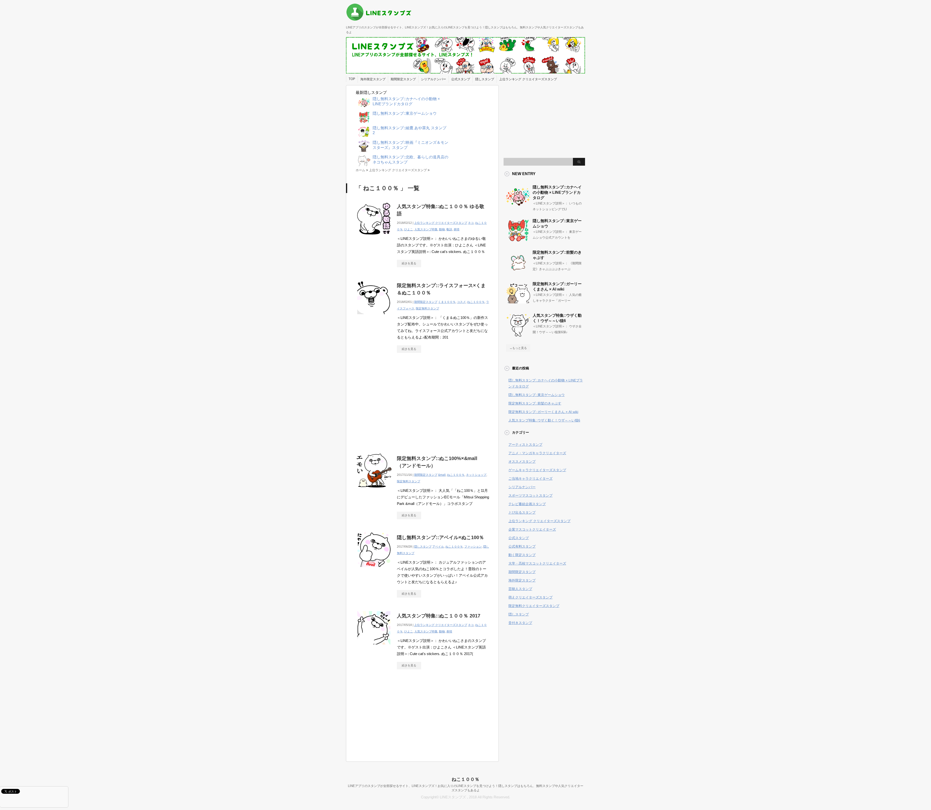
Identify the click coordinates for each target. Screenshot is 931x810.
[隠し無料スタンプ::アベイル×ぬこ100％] (374, 570)
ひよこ (408, 229)
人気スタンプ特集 (426, 229)
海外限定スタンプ (372, 79)
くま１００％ (447, 302)
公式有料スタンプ (522, 546)
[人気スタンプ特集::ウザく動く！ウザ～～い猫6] (518, 335)
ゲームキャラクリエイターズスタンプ (537, 470)
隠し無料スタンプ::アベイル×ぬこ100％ (440, 537)
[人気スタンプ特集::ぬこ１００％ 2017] (374, 649)
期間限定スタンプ (403, 79)
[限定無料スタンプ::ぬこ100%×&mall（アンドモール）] (374, 491)
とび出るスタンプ (522, 512)
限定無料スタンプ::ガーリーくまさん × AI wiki (543, 412)
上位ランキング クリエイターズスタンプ (528, 79)
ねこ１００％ (476, 302)
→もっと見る (518, 348)
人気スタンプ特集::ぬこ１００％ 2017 (438, 615)
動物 (442, 229)
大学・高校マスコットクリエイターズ (537, 563)
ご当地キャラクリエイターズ (530, 478)
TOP (352, 79)
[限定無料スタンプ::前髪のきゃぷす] (518, 272)
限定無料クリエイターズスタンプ (533, 606)
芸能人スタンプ (520, 589)
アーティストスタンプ (525, 444)
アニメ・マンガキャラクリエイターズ (537, 453)
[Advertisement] (396, 401)
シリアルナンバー (433, 79)
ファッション (473, 546)
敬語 (449, 229)
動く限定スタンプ (522, 555)
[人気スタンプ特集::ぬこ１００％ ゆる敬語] (374, 239)
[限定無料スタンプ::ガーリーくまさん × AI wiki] (518, 304)
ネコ (471, 223)
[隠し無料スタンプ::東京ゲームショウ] (518, 241)
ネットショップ (476, 475)
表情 (456, 229)
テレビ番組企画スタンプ (527, 504)
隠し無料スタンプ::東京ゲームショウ (536, 395)
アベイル (438, 546)
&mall (442, 475)
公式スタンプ (460, 79)
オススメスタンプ (522, 461)
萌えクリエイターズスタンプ (530, 597)
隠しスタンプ (484, 79)
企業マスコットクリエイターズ (532, 529)
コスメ (461, 302)
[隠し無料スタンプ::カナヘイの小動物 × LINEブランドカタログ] (518, 207)
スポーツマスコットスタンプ (530, 495)
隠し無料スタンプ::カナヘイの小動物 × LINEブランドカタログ (557, 192)
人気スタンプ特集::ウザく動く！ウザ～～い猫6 (544, 420)
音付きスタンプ (520, 623)
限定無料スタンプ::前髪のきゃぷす (534, 403)
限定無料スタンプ (427, 308)
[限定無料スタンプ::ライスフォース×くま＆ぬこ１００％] (374, 318)
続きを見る (409, 263)
